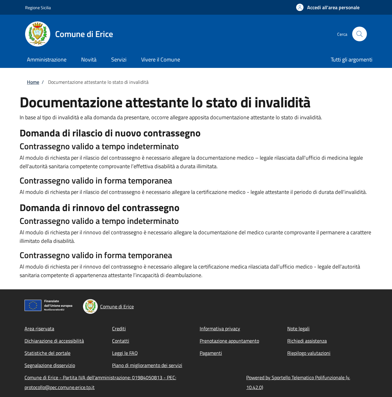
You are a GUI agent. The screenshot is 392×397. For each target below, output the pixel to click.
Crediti (119, 328)
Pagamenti (211, 353)
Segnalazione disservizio (49, 365)
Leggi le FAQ (125, 353)
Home (33, 82)
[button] (328, 7)
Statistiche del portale (47, 353)
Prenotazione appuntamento (229, 340)
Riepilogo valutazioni (308, 353)
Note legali (298, 328)
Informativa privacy (220, 328)
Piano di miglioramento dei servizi (147, 365)
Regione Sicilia (38, 7)
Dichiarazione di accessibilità (54, 340)
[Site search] (359, 34)
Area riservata (39, 328)
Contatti (120, 340)
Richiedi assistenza (307, 340)
